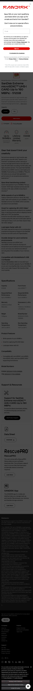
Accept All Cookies (15, 688)
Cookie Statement (18, 678)
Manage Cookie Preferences (15, 681)
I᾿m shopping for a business (16, 53)
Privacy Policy (13, 59)
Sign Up (16, 48)
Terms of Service (23, 59)
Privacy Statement (7, 678)
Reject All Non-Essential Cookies (15, 684)
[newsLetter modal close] (30, 4)
